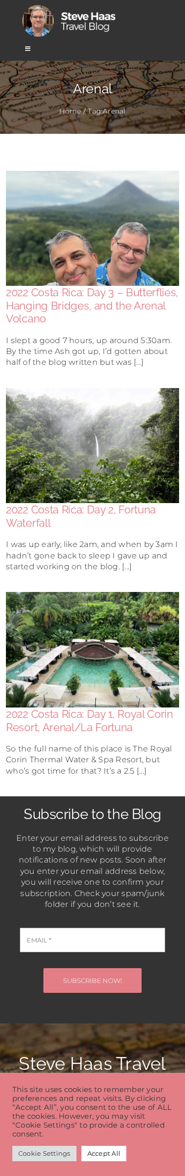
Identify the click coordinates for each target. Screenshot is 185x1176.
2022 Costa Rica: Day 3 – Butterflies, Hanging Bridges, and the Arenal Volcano (92, 305)
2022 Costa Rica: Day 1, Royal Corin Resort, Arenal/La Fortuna (89, 720)
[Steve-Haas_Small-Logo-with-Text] (70, 6)
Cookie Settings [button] (44, 1153)
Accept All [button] (103, 1153)
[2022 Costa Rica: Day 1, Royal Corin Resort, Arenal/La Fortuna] (92, 597)
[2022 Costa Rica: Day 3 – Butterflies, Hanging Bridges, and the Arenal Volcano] (92, 176)
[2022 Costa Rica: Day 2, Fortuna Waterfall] (92, 393)
